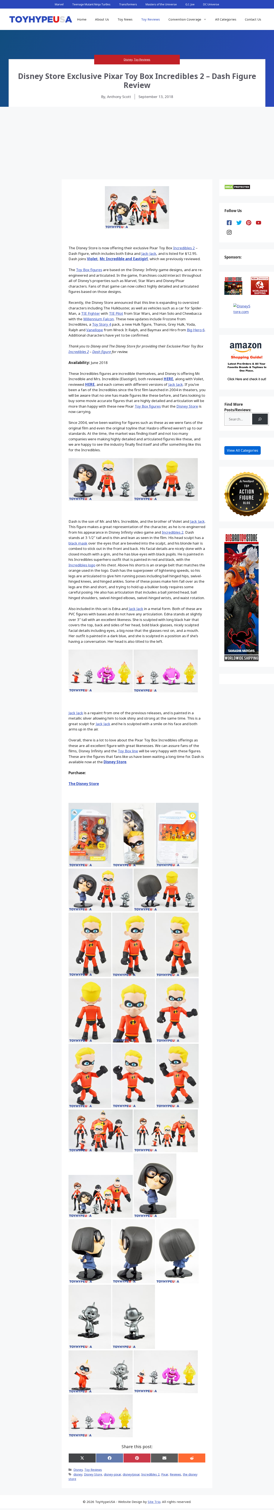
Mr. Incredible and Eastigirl (124, 258)
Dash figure (101, 351)
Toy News (125, 19)
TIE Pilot (116, 313)
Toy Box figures (89, 269)
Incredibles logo (81, 565)
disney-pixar (112, 1474)
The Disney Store (83, 783)
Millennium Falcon (98, 318)
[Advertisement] (137, 139)
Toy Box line (128, 750)
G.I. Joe (190, 4)
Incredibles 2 (184, 247)
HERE (168, 378)
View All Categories (242, 450)
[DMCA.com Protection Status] (237, 188)
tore (194, 406)
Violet (92, 258)
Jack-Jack (148, 253)
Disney (128, 59)
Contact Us (253, 19)
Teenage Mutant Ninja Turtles (91, 4)
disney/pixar (131, 1474)
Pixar (164, 1474)
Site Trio (154, 1502)
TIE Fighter (90, 313)
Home (81, 19)
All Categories (225, 19)
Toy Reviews (150, 19)
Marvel (59, 4)
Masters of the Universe (161, 4)
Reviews (175, 1474)
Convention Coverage (184, 19)
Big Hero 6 (196, 329)
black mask (77, 543)
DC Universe (211, 4)
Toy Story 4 (101, 324)
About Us (102, 19)
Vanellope (94, 329)
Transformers (128, 4)
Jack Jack (175, 384)
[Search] (260, 419)
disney (77, 1474)
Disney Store (115, 761)
